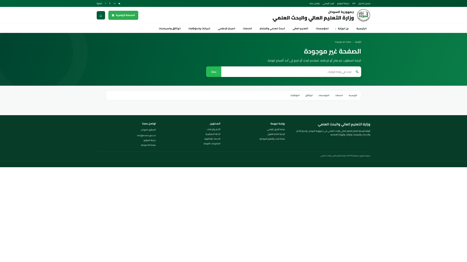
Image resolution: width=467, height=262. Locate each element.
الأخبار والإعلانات (213, 129)
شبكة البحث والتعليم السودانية (272, 139)
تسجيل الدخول (364, 3)
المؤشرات (295, 95)
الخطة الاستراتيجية (213, 134)
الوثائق (309, 95)
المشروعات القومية (212, 143)
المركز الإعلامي (226, 28)
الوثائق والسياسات (170, 28)
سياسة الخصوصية (148, 145)
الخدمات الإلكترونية (212, 139)
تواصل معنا (315, 3)
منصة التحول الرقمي (276, 129)
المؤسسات (322, 28)
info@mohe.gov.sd (146, 135)
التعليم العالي (300, 28)
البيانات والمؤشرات (199, 28)
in (115, 3)
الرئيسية (361, 28)
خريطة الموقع (343, 3)
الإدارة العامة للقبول (276, 134)
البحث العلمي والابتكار (272, 28)
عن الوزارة (343, 28)
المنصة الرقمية (123, 15)
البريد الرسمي (328, 3)
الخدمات (247, 28)
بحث (213, 72)
